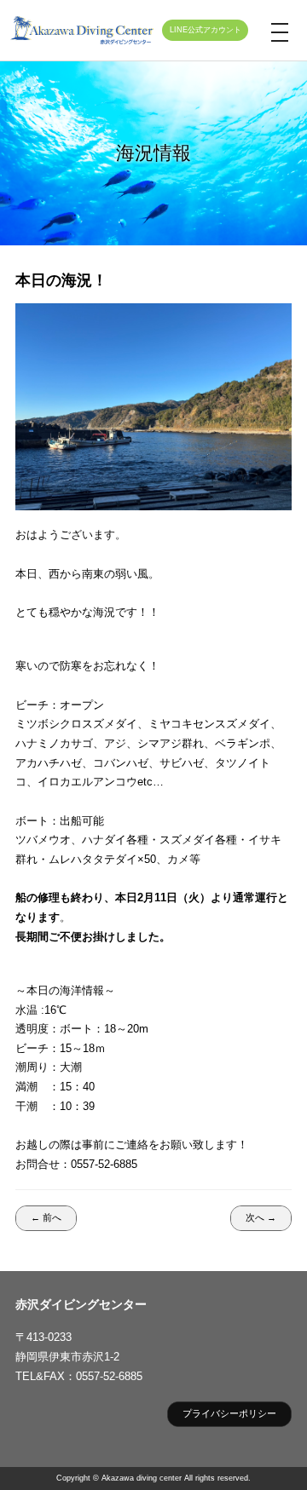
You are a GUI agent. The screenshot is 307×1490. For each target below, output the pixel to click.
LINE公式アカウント (205, 30)
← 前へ (46, 1217)
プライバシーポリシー (229, 1413)
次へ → (261, 1217)
